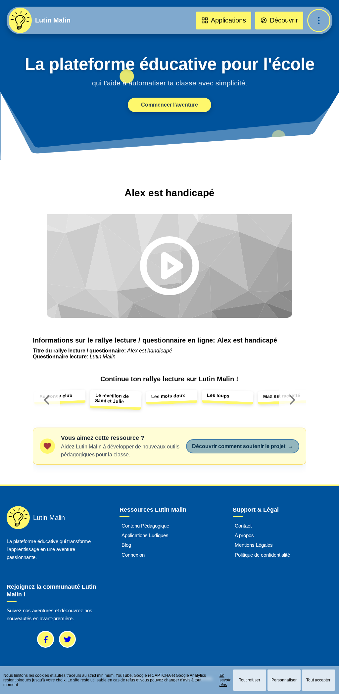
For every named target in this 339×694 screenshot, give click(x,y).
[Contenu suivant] (292, 400)
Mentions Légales (254, 545)
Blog (126, 545)
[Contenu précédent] (46, 400)
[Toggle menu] (318, 20)
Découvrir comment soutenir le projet (242, 446)
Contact (243, 526)
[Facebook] (45, 639)
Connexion (133, 555)
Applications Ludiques (145, 535)
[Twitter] (67, 639)
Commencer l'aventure (169, 105)
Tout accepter (318, 680)
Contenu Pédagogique (145, 526)
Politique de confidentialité (262, 555)
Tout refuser (249, 680)
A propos (244, 535)
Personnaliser (284, 680)
